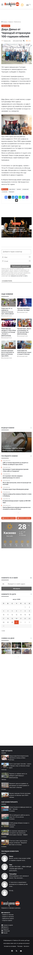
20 (16, 618)
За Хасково (6, 931)
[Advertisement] (16, 378)
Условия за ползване (10, 946)
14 (20, 614)
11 (7, 614)
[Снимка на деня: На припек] (27, 645)
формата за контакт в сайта (19, 276)
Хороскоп (6, 929)
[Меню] (2, 5)
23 (29, 618)
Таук (10, 864)
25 (8, 622)
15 (25, 614)
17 (3, 618)
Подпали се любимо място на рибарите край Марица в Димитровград (18, 775)
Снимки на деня (8, 925)
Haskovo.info (7, 41)
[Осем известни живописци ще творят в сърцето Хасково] (24, 345)
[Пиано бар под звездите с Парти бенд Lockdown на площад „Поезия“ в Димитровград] (8, 323)
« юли (3, 630)
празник (19, 189)
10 (3, 614)
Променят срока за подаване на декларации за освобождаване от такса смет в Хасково (19, 785)
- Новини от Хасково (7, 914)
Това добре (12, 874)
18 (8, 618)
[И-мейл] (16, 200)
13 (16, 614)
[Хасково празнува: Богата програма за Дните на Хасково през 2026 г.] (8, 345)
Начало (4, 22)
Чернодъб (11, 191)
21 (20, 618)
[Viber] (27, 197)
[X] (9, 197)
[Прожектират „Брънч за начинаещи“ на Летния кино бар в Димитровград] (24, 323)
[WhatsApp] (20, 197)
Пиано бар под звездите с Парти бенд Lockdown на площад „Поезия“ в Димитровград (8, 332)
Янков (11, 856)
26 (12, 622)
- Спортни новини (6, 920)
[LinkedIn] (13, 197)
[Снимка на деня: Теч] (16, 645)
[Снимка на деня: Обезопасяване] (16, 651)
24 (3, 622)
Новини (10, 22)
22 (25, 618)
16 (29, 614)
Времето (5, 927)
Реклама (19, 946)
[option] (16, 227)
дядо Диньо (12, 189)
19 (12, 618)
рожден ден (25, 189)
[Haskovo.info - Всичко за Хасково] (12, 4)
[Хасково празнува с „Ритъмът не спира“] (24, 302)
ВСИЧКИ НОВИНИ (9, 518)
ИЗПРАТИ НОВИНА (24, 518)
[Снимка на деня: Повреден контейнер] (6, 651)
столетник (4, 191)
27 (16, 622)
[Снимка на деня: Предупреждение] (27, 651)
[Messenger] (16, 197)
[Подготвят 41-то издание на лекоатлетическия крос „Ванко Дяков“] (8, 302)
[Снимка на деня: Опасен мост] (6, 645)
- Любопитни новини (7, 918)
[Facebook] (6, 197)
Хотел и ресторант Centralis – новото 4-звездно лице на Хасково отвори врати (20, 765)
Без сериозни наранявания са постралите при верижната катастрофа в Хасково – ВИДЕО (18, 832)
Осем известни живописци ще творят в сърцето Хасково (24, 352)
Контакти (26, 946)
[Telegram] (23, 197)
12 (12, 614)
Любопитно (17, 22)
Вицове (5, 933)
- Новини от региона (7, 916)
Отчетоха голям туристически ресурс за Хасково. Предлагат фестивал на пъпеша (18, 842)
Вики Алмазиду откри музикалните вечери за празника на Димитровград (16, 229)
